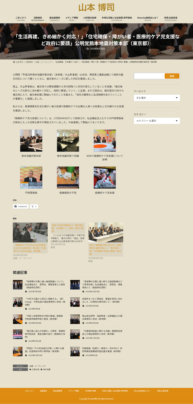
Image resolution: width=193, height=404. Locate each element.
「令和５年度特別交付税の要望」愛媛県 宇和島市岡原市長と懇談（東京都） (45, 317)
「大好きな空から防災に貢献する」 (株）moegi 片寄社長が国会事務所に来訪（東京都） (45, 301)
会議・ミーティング (37, 366)
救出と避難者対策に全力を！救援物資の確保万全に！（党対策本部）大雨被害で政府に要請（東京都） (105, 249)
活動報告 (43, 390)
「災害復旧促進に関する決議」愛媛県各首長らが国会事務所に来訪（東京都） (102, 332)
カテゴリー (140, 114)
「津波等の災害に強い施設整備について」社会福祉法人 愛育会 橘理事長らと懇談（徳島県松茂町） (45, 284)
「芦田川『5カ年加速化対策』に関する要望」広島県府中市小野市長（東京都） (44, 350)
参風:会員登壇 (162, 390)
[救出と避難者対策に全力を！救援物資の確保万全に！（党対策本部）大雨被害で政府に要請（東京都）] (105, 232)
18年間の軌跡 (90, 390)
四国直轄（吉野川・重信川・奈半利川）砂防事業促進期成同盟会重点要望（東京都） (102, 350)
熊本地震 (46, 369)
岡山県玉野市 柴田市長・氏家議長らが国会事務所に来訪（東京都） (102, 317)
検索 (172, 76)
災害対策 (35, 369)
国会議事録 (57, 390)
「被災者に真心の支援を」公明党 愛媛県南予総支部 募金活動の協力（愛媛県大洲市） (45, 333)
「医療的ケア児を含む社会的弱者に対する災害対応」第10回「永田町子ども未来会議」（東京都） (30, 247)
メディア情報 (73, 390)
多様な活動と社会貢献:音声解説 (115, 390)
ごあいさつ (29, 390)
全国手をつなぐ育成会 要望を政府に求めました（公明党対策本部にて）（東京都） (102, 300)
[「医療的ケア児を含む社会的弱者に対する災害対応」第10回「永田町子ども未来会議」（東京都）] (30, 232)
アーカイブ (140, 91)
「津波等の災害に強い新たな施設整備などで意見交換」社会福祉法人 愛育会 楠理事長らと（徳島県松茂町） (102, 284)
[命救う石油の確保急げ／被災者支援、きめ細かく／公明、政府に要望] (70, 236)
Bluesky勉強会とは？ (142, 390)
